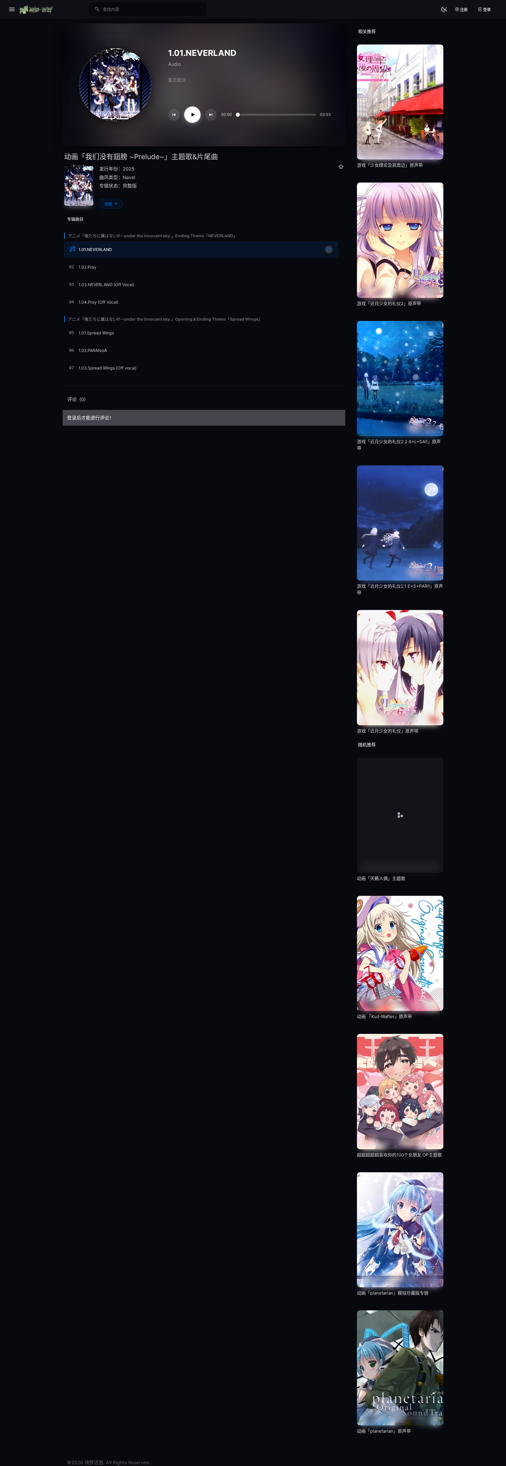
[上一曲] (174, 115)
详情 (108, 204)
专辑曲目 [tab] (75, 218)
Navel (129, 177)
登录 (486, 9)
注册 (463, 9)
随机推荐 (367, 744)
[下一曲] (211, 115)
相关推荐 (367, 31)
